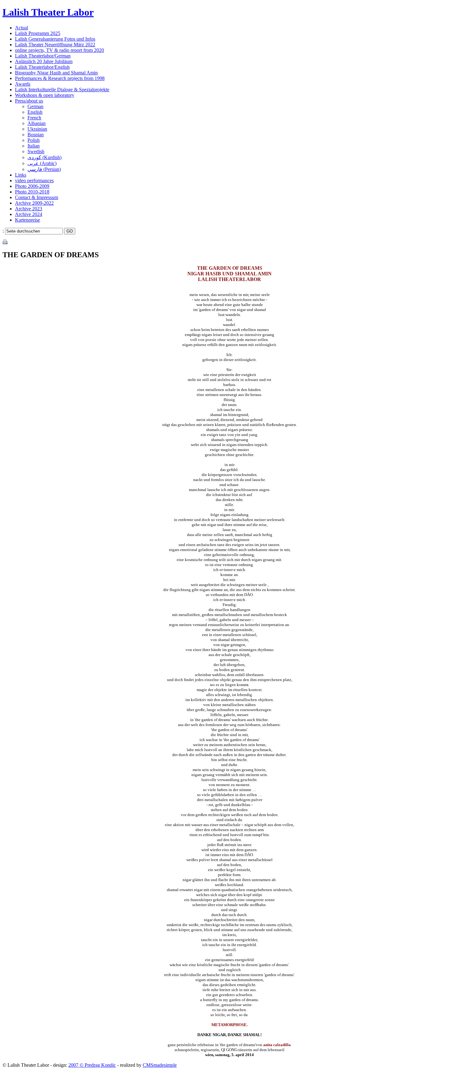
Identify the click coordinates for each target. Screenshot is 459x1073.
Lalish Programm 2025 (37, 33)
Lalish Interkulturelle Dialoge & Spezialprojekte (62, 89)
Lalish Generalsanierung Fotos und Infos (55, 39)
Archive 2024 (28, 214)
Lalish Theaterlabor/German (43, 55)
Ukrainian (37, 129)
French (34, 117)
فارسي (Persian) (44, 169)
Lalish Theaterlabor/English (42, 67)
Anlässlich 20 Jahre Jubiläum (43, 61)
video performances (34, 180)
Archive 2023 (28, 208)
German (35, 106)
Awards (22, 84)
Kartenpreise (27, 220)
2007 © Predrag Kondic (92, 1065)
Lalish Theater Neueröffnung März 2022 (55, 44)
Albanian (36, 123)
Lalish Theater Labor (48, 12)
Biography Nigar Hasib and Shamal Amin (56, 72)
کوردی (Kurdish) (44, 157)
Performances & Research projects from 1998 (60, 78)
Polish (33, 140)
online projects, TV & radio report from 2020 (59, 50)
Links (20, 175)
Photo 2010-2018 (32, 191)
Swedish (35, 151)
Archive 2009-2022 (34, 203)
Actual (21, 27)
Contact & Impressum (36, 197)
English (34, 112)
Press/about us (29, 100)
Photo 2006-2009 (32, 186)
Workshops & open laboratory (44, 95)
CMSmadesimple (160, 1065)
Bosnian (35, 134)
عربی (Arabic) (42, 163)
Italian (33, 145)
